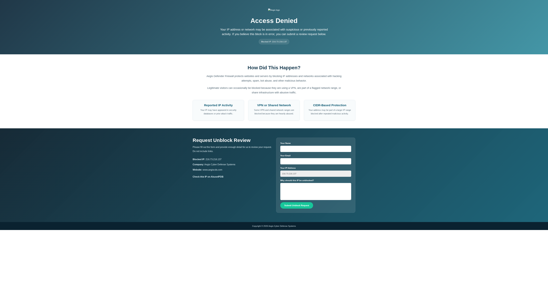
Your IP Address (288, 168)
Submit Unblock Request (296, 205)
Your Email (285, 155)
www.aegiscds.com (212, 170)
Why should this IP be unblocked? (297, 180)
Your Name (285, 143)
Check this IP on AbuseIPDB (208, 177)
